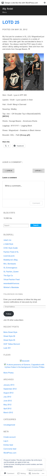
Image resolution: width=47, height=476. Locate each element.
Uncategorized (9, 424)
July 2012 (7, 396)
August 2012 (8, 392)
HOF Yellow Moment (11, 344)
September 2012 (10, 388)
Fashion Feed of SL (11, 251)
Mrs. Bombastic (9, 263)
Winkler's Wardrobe (11, 287)
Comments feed (9, 448)
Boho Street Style (10, 332)
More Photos (8, 372)
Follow (8, 314)
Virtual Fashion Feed (11, 279)
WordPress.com (9, 452)
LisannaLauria (8, 255)
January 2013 (8, 385)
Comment (36, 203)
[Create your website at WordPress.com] (23, 2)
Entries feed (8, 444)
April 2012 (7, 408)
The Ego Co (8, 275)
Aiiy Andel (7, 8)
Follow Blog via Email (13, 294)
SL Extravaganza (10, 267)
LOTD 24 (8, 170)
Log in (5, 441)
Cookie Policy (8, 466)
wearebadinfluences (11, 283)
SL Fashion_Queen (11, 271)
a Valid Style (8, 244)
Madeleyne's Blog (10, 259)
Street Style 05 (9, 340)
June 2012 (7, 400)
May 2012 (7, 404)
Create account (9, 437)
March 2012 (8, 412)
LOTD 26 (38, 170)
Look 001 (7, 348)
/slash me (7, 240)
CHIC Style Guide (10, 248)
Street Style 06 (9, 336)
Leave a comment (12, 162)
